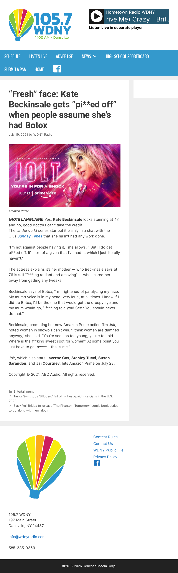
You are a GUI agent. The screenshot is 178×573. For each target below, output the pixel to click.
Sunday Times (29, 236)
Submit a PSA (15, 69)
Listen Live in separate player (116, 27)
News (86, 56)
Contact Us (103, 443)
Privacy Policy (105, 457)
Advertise (64, 56)
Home (39, 69)
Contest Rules (105, 437)
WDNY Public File (108, 450)
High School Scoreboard (127, 56)
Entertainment (23, 391)
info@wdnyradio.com (27, 537)
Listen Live (38, 56)
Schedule (12, 56)
